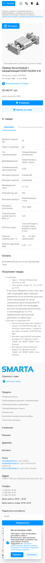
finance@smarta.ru (10, 468)
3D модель (13, 26)
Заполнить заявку (13, 381)
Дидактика (7, 443)
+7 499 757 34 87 (9, 495)
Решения (6, 435)
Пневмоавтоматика (10, 397)
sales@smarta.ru (9, 461)
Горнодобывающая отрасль (13, 408)
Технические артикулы (11, 420)
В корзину (24, 103)
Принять (17, 555)
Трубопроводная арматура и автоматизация (20, 401)
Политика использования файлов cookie (23, 545)
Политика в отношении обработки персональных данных (24, 549)
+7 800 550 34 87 (9, 492)
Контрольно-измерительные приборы (17, 416)
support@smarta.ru (10, 463)
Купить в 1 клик (24, 110)
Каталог (10, 3)
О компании (7, 428)
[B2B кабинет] (37, 3)
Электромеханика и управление (15, 404)
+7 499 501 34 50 (9, 490)
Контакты (6, 450)
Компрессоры (7, 412)
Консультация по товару (17, 83)
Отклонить (31, 555)
